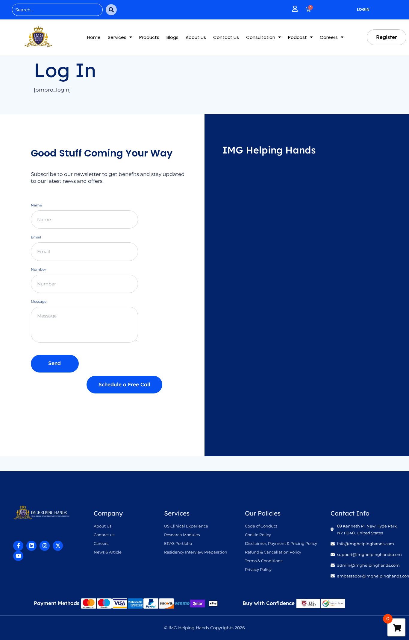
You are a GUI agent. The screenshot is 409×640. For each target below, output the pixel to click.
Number (38, 269)
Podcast (297, 37)
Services (117, 37)
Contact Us (226, 37)
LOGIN (363, 9)
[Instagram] (45, 546)
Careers (329, 37)
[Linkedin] (31, 546)
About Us (196, 37)
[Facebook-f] (18, 546)
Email (36, 237)
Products (149, 37)
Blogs (172, 37)
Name (36, 205)
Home (94, 37)
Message (38, 301)
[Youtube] (18, 556)
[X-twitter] (58, 546)
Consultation (260, 37)
